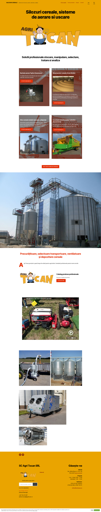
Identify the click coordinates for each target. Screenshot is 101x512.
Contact (82, 2)
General (42, 472)
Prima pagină (63, 2)
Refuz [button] (92, 510)
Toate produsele (71, 2)
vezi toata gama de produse (50, 166)
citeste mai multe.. (59, 102)
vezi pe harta (78, 473)
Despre (77, 2)
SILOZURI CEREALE (11, 2)
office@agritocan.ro (77, 488)
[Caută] (35, 484)
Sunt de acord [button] (97, 510)
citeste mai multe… (26, 81)
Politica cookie (34, 510)
